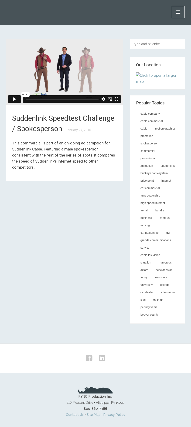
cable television (150, 255)
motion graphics (165, 128)
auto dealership (150, 195)
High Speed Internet (152, 203)
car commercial (150, 188)
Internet (166, 180)
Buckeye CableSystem (154, 173)
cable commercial (151, 121)
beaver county (149, 314)
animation (146, 165)
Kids (143, 299)
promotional (148, 158)
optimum (158, 299)
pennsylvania (148, 307)
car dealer (146, 292)
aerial (144, 210)
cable (143, 128)
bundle (159, 210)
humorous (165, 262)
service (145, 247)
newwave (161, 277)
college (165, 285)
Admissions (168, 292)
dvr (168, 232)
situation (145, 262)
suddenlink (168, 165)
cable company (150, 113)
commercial (147, 151)
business (146, 218)
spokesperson (149, 143)
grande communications (155, 240)
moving (145, 225)
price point (147, 180)
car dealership (149, 232)
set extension (164, 270)
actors (144, 270)
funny (143, 277)
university (146, 285)
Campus (165, 218)
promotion (146, 136)
